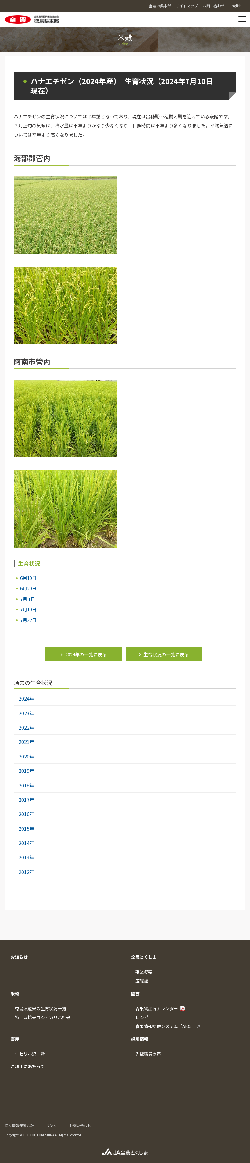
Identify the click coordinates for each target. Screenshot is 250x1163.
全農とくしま (144, 957)
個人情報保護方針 (19, 1125)
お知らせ (19, 957)
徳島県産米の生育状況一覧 (40, 1008)
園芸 (135, 993)
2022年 (26, 727)
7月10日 (28, 609)
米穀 (15, 993)
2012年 (26, 872)
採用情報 (139, 1039)
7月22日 (28, 620)
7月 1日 (27, 599)
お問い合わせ (80, 1125)
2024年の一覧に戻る (86, 654)
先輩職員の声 (148, 1054)
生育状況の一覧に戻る (166, 654)
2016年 (26, 814)
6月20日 (28, 588)
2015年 (26, 828)
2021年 (26, 741)
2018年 (26, 785)
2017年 (26, 799)
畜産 (15, 1039)
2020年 (26, 756)
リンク (51, 1125)
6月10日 (28, 578)
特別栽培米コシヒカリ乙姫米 (42, 1017)
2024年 (26, 698)
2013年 (26, 857)
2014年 (26, 843)
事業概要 (143, 972)
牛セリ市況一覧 (30, 1054)
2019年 (26, 770)
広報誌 (141, 981)
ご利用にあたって (28, 1066)
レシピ (141, 1017)
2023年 (26, 713)
